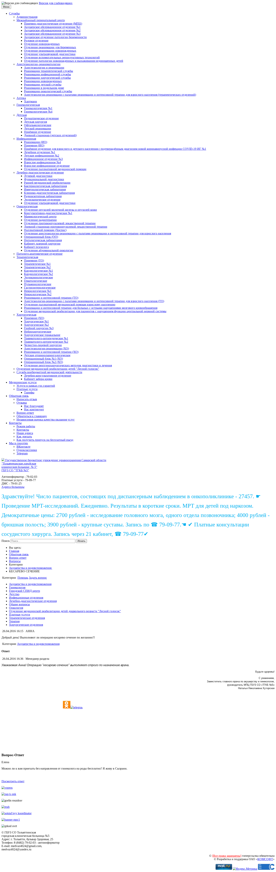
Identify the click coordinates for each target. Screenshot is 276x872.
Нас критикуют (34, 409)
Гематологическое (35, 280)
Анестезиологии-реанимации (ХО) (46, 348)
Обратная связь (19, 395)
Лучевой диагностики (38, 175)
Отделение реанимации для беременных (50, 47)
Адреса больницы (13, 486)
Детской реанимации (37, 128)
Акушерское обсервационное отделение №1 (52, 27)
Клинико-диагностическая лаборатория (49, 192)
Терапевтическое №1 (37, 263)
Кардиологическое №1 (38, 270)
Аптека (21, 98)
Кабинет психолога (36, 247)
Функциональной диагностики (44, 179)
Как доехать (24, 436)
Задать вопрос (38, 577)
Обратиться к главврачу (32, 416)
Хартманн (30, 101)
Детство (14, 594)
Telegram (22, 453)
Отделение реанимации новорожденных (50, 50)
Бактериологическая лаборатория (45, 186)
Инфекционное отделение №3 (43, 159)
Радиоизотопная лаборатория (43, 196)
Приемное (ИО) (34, 145)
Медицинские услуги (23, 382)
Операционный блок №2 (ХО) (43, 362)
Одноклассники (27, 450)
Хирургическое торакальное (42, 335)
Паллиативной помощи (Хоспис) (45, 230)
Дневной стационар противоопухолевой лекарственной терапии (65, 226)
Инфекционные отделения (26, 597)
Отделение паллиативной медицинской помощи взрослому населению (69, 304)
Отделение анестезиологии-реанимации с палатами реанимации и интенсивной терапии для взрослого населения (97, 233)
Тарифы (29, 392)
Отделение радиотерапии (40, 219)
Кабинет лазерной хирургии (42, 243)
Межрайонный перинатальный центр (41, 20)
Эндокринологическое (38, 277)
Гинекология (17, 587)
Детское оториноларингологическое (47, 355)
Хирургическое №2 (36, 324)
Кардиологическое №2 (38, 274)
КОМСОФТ (265, 859)
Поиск (6, 540)
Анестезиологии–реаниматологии (38, 64)
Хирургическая (26, 314)
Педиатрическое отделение (41, 118)
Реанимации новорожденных (43, 81)
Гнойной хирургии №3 (39, 328)
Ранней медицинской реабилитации (47, 182)
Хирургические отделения (26, 624)
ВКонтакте (23, 446)
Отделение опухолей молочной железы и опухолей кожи (60, 209)
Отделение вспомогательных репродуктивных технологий (62, 57)
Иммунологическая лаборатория (45, 189)
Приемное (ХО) (34, 318)
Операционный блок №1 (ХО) (43, 358)
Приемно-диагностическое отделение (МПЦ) (53, 23)
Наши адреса (25, 433)
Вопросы (15, 561)
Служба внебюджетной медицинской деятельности (49, 372)
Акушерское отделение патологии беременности (55, 37)
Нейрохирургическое (37, 331)
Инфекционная (26, 138)
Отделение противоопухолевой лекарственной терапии (60, 223)
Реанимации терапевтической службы (48, 71)
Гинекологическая (28, 104)
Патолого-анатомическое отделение (40, 253)
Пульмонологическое (37, 284)
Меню (6, 6)
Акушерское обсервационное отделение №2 (52, 30)
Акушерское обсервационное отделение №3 (52, 33)
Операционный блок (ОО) (41, 236)
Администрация (27, 16)
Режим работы (26, 426)
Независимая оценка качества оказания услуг (46, 419)
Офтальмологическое (37, 125)
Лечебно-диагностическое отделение (40, 172)
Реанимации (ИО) (35, 142)
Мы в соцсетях (18, 443)
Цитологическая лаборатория (43, 240)
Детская (22, 115)
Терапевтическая (27, 257)
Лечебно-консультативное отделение (47, 375)
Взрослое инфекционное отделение (47, 165)
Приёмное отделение (37, 131)
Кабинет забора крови (38, 379)
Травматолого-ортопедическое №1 (46, 338)
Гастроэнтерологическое (40, 287)
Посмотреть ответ (13, 781)
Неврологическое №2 (37, 294)
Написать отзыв (27, 399)
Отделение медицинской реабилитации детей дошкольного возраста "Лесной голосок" (65, 611)
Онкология (16, 607)
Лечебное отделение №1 (39, 152)
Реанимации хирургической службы (47, 77)
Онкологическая (27, 206)
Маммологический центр (40, 216)
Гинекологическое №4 (38, 111)
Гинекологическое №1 (38, 108)
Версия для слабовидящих (55, 3)
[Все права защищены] (226, 855)
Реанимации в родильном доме (44, 87)
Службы (14, 13)
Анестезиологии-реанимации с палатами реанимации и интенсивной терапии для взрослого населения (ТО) (94, 301)
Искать (81, 541)
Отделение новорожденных (42, 43)
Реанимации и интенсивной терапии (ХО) (51, 351)
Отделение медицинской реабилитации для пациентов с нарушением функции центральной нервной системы (95, 311)
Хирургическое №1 (36, 321)
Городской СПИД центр (24, 590)
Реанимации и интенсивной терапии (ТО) (51, 297)
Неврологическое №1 (37, 291)
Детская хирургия (35, 121)
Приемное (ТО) (34, 260)
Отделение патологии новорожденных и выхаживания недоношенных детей (73, 60)
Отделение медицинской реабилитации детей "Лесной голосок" (58, 368)
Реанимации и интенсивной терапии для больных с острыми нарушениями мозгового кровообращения (90, 307)
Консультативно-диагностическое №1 (48, 213)
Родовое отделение (36, 40)
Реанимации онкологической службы (48, 91)
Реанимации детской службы (42, 84)
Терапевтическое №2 (37, 267)
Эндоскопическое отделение (42, 199)
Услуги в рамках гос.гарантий (36, 385)
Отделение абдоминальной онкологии (48, 250)
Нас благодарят (34, 406)
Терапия (14, 621)
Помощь (22, 577)
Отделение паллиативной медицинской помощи (55, 169)
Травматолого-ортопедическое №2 (46, 341)
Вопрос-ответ (25, 412)
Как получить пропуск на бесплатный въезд (45, 439)
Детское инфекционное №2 (41, 155)
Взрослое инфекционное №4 (42, 162)
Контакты (15, 423)
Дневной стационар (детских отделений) (50, 135)
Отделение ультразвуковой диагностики (49, 54)
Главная (14, 551)
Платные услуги (27, 389)
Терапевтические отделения (27, 617)
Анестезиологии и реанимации (44, 67)
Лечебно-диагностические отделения (33, 601)
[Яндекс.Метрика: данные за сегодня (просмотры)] (245, 868)
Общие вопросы (19, 604)
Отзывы (22, 402)
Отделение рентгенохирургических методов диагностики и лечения (68, 365)
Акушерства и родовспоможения (30, 567)
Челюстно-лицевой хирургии (43, 345)
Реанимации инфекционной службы (47, 74)
